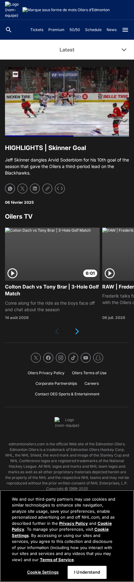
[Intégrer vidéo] (60, 188)
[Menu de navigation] (125, 30)
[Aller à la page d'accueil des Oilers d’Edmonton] (12, 10)
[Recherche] (8, 30)
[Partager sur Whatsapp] (10, 188)
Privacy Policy (73, 523)
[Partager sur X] (22, 188)
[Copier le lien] (47, 188)
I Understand (87, 572)
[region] (67, 536)
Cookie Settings (43, 572)
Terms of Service (57, 559)
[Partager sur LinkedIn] (35, 188)
